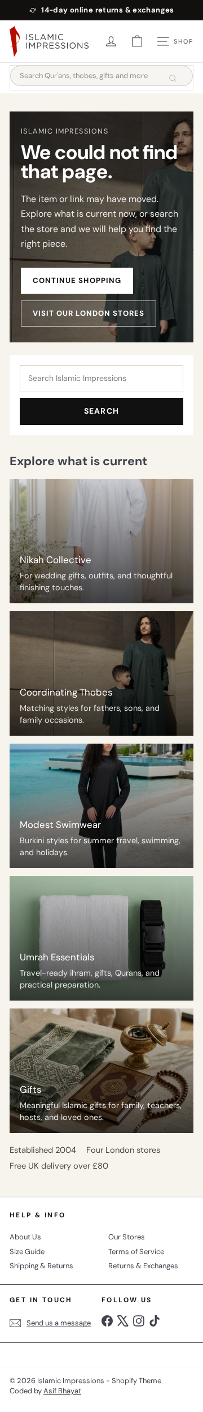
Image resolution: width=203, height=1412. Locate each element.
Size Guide (27, 1251)
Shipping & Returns (41, 1266)
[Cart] (137, 41)
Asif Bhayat (62, 1391)
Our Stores (126, 1237)
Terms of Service (136, 1251)
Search (101, 411)
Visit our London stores (88, 313)
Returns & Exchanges (143, 1266)
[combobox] (101, 76)
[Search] (172, 78)
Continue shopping (77, 280)
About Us (25, 1237)
